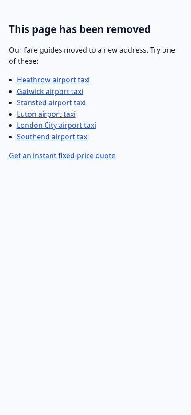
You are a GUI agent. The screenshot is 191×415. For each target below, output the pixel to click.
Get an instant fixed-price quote (62, 155)
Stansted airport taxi (51, 102)
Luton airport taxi (46, 114)
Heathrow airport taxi (53, 80)
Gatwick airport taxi (50, 91)
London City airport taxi (56, 125)
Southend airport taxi (53, 137)
